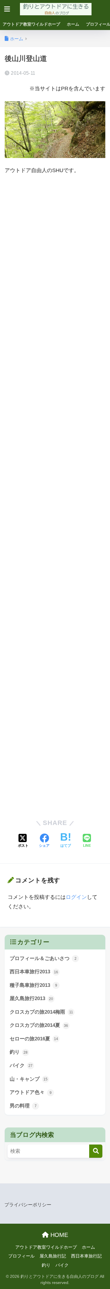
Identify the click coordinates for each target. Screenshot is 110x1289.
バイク (21, 1065)
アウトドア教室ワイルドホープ (31, 24)
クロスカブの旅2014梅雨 (41, 1012)
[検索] (95, 1151)
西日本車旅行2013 (34, 971)
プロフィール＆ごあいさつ (43, 958)
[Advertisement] (55, 241)
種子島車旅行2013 (33, 985)
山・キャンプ (29, 1079)
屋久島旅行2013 (31, 998)
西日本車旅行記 (86, 1256)
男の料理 (23, 1106)
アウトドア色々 (31, 1092)
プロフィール (21, 1256)
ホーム (73, 24)
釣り (19, 1052)
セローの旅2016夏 (34, 1039)
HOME (58, 1235)
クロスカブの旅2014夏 (39, 1025)
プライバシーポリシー (27, 1204)
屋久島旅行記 (53, 1256)
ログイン (76, 897)
